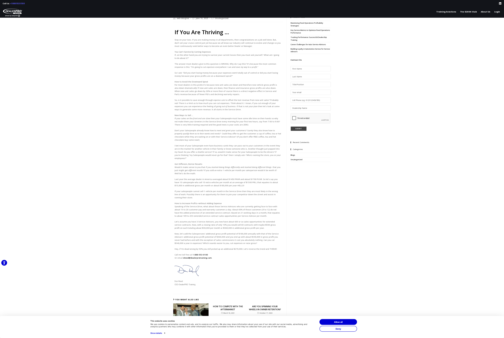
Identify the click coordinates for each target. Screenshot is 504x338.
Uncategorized (222, 18)
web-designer (183, 18)
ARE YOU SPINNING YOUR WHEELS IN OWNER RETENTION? (265, 308)
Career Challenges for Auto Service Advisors (308, 44)
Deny (338, 329)
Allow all (338, 322)
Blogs (293, 155)
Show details (156, 333)
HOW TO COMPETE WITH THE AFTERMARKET (228, 308)
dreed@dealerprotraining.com (197, 257)
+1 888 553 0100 (17, 3)
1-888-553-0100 (200, 254)
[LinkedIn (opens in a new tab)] (498, 3)
